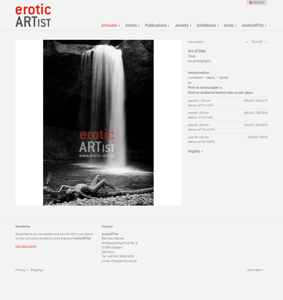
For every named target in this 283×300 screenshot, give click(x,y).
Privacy (20, 270)
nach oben (254, 270)
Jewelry (182, 25)
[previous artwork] (247, 42)
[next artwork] (266, 42)
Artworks (109, 25)
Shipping (36, 270)
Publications (155, 25)
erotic (229, 25)
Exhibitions (206, 25)
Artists (131, 25)
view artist (195, 42)
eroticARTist (253, 25)
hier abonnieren (26, 246)
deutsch (258, 2)
